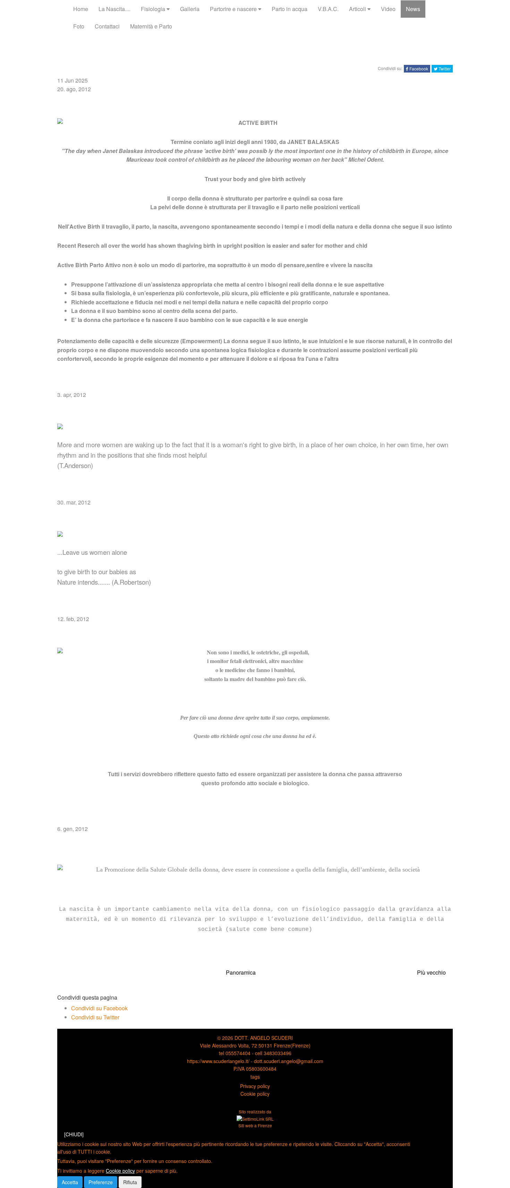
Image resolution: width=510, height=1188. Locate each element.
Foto (78, 26)
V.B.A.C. (328, 9)
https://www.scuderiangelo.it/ (218, 1061)
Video (388, 9)
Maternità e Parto (151, 26)
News (413, 9)
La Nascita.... (114, 9)
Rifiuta (130, 1182)
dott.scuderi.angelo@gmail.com (288, 1061)
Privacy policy (255, 1086)
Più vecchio (431, 972)
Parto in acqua (289, 9)
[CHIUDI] (74, 1134)
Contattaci (107, 26)
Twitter (444, 68)
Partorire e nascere (234, 9)
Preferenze (100, 1182)
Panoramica (241, 972)
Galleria (189, 9)
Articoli (358, 9)
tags (255, 1076)
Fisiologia (154, 9)
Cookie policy (255, 1093)
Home (80, 9)
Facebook (418, 68)
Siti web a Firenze (255, 1125)
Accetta (70, 1182)
